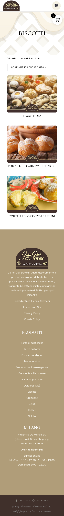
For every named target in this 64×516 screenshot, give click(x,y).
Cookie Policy (32, 319)
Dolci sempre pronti (32, 379)
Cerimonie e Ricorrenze (32, 373)
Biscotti (32, 391)
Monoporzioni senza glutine (32, 367)
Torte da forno (32, 349)
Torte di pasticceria (32, 342)
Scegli (34, 107)
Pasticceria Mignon (32, 355)
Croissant (32, 397)
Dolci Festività (32, 385)
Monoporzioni (32, 361)
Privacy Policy (32, 313)
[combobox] (27, 67)
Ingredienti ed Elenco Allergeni (32, 301)
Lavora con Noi (32, 307)
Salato (32, 416)
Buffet (32, 410)
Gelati (32, 403)
